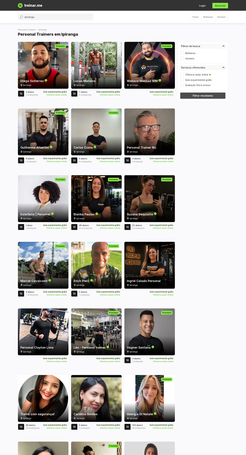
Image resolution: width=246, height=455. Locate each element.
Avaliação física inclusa (197, 85)
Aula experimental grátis (198, 79)
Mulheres (208, 17)
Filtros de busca (190, 46)
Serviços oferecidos (193, 67)
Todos (195, 17)
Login (202, 5)
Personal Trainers (27, 29)
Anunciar (220, 5)
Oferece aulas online (196, 74)
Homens (221, 17)
